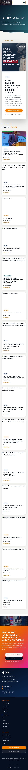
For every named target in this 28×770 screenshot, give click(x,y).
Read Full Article (13, 110)
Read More (6, 159)
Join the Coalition (6, 735)
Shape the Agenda (7, 737)
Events (4, 720)
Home (3, 10)
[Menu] (24, 2)
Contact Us (5, 743)
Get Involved (5, 711)
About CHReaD (6, 703)
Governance (5, 709)
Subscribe (11, 658)
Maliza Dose (5, 729)
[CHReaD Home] (6, 2)
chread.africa (16, 767)
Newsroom (5, 717)
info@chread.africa (8, 686)
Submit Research (6, 740)
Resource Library (6, 723)
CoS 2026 (5, 726)
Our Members (6, 706)
